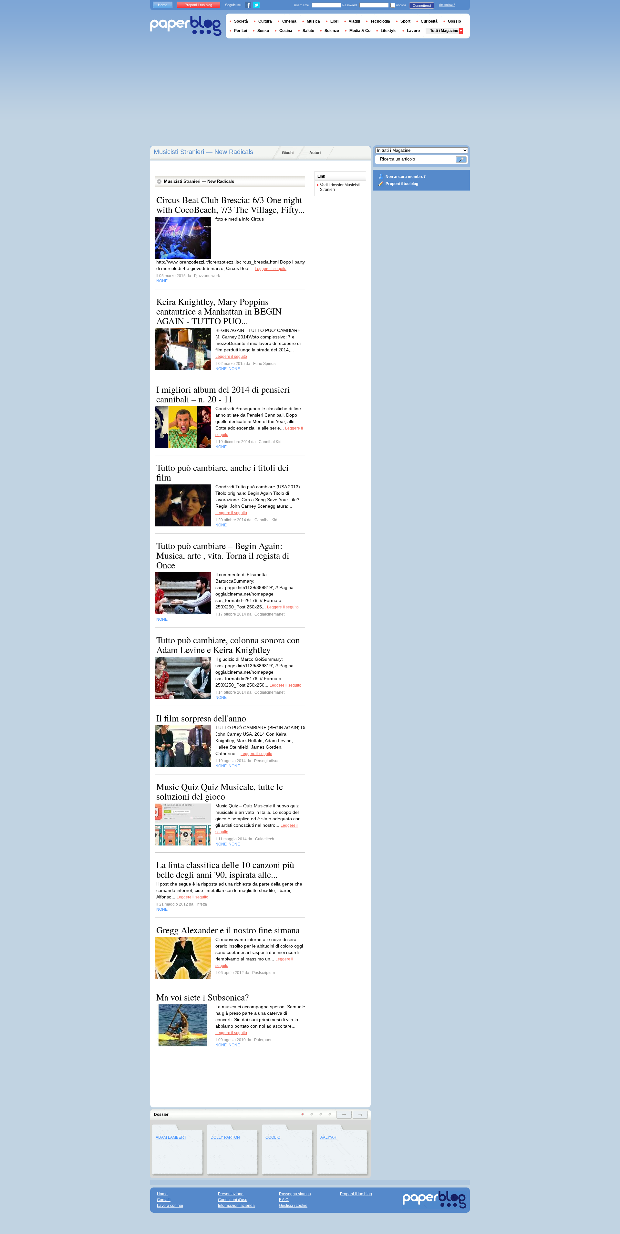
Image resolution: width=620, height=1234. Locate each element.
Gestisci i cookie (293, 1205)
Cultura (265, 21)
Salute (308, 30)
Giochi (288, 152)
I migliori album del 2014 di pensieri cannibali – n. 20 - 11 (223, 394)
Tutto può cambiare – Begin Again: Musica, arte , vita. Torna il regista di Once (222, 555)
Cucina (285, 30)
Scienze (332, 30)
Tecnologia (380, 21)
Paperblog (186, 26)
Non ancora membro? (406, 176)
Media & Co (359, 30)
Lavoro (413, 30)
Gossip (454, 21)
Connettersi (422, 5)
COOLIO (272, 1137)
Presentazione (230, 1194)
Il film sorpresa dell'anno (201, 718)
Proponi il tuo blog (402, 183)
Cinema (289, 21)
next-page (360, 1115)
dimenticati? (447, 4)
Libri (334, 21)
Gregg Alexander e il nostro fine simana (228, 930)
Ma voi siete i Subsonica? (202, 997)
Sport (405, 21)
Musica (313, 21)
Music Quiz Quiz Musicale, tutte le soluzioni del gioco (219, 791)
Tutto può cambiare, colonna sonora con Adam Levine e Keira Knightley (228, 645)
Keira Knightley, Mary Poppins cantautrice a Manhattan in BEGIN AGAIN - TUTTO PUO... (219, 311)
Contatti (163, 1200)
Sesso (263, 30)
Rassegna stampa (295, 1194)
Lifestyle (389, 30)
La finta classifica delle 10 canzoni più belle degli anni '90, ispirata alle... (225, 869)
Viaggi (354, 21)
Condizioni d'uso (232, 1200)
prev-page (344, 1115)
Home (162, 5)
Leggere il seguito (270, 268)
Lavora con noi (170, 1205)
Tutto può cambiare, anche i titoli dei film (222, 472)
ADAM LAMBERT (171, 1137)
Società (241, 21)
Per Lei (240, 30)
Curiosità (429, 21)
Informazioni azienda (236, 1205)
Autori (315, 152)
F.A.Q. (284, 1200)
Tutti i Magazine (444, 30)
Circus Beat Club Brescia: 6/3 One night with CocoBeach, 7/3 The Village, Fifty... (230, 204)
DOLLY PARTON (225, 1137)
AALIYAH (328, 1137)
